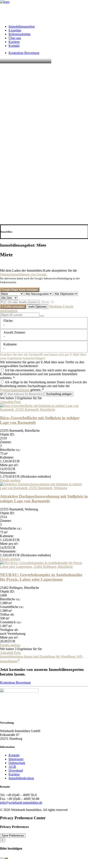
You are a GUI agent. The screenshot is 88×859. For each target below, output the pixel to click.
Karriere (14, 42)
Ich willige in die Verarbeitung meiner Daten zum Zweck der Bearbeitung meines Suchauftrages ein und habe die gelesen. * (43, 386)
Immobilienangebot (22, 26)
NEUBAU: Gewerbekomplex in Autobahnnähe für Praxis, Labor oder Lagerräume (41, 577)
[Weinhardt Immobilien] (44, 10)
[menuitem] (48, 26)
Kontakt (14, 45)
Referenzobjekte (20, 34)
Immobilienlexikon (21, 778)
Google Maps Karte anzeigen (20, 289)
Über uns (15, 38)
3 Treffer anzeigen (13, 306)
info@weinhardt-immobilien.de (21, 802)
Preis (17, 402)
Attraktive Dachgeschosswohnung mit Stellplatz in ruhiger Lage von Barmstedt (44, 498)
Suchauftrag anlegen (59, 394)
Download (16, 770)
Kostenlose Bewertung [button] (15, 682)
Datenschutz (17, 763)
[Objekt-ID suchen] (42, 316)
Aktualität (7, 402)
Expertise (15, 30)
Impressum (16, 759)
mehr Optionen (37, 306)
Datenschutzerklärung (14, 390)
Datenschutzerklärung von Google (23, 274)
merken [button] (15, 480)
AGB (12, 766)
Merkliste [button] (56, 306)
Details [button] (5, 480)
